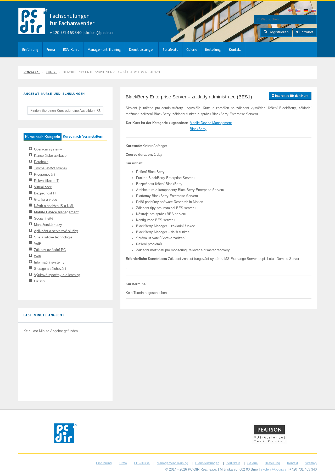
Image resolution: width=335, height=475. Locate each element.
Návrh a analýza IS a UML (54, 206)
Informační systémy (49, 262)
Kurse (51, 72)
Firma (51, 50)
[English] (290, 11)
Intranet (306, 32)
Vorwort (32, 72)
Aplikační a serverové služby (56, 231)
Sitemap (311, 463)
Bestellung (213, 50)
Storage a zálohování (50, 269)
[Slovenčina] (314, 11)
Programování (44, 174)
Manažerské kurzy (48, 225)
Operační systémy (48, 149)
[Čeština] (298, 11)
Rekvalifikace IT (46, 181)
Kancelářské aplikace (50, 156)
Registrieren (278, 32)
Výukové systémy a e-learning (57, 275)
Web (37, 256)
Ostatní (39, 281)
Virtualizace (43, 187)
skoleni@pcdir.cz (99, 32)
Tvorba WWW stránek (50, 168)
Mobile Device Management (56, 212)
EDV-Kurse (71, 50)
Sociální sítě (43, 218)
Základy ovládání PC (50, 250)
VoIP (37, 243)
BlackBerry (198, 129)
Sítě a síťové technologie (53, 237)
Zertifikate (170, 50)
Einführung (30, 50)
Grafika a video (45, 200)
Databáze (41, 162)
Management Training (104, 50)
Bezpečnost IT (45, 193)
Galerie (191, 50)
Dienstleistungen (141, 50)
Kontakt (235, 50)
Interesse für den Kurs (291, 96)
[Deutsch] (306, 11)
